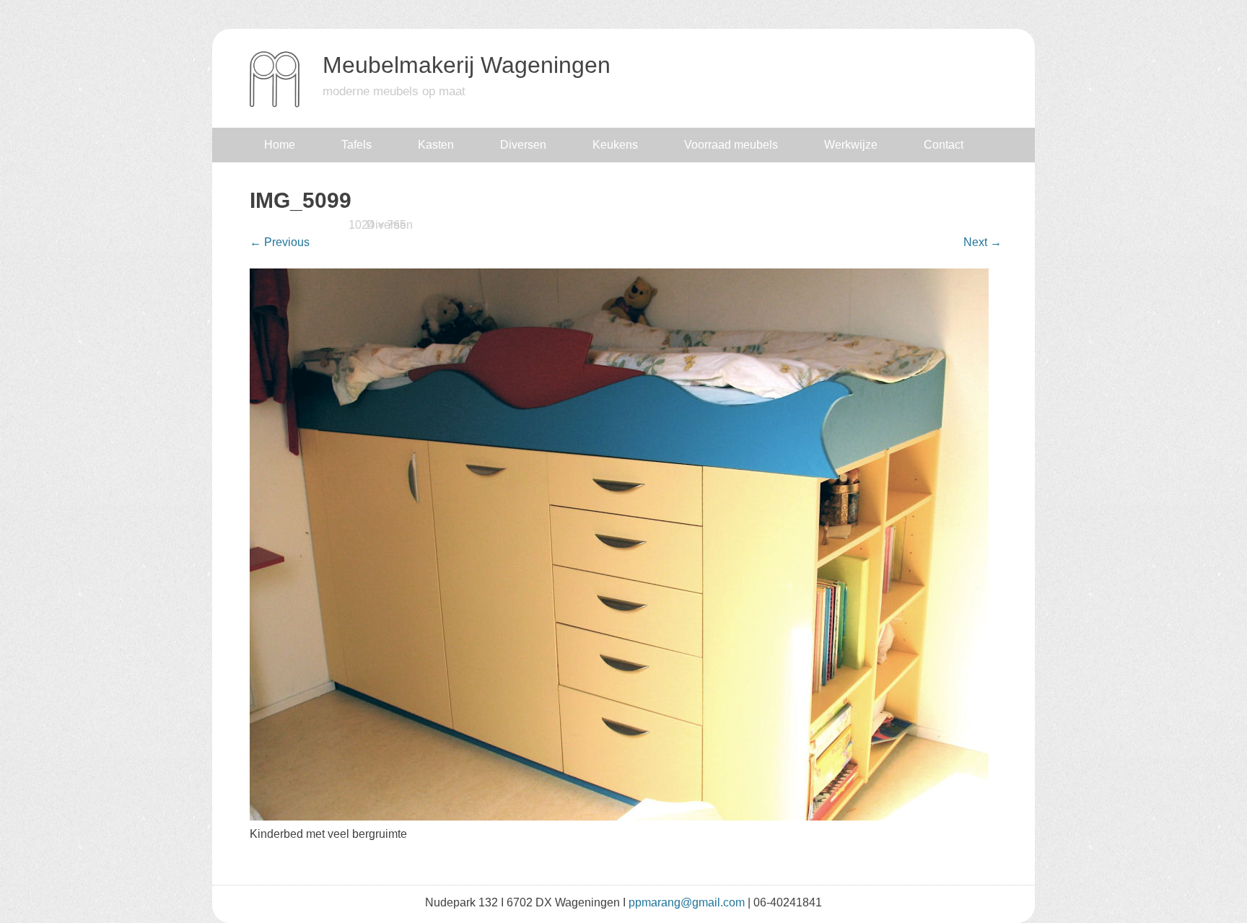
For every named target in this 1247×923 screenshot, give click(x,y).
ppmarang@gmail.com (687, 902)
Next (982, 242)
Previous (280, 242)
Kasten (436, 145)
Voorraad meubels (731, 145)
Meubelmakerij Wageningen (467, 65)
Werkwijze (851, 145)
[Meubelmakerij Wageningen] (274, 104)
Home (279, 145)
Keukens (615, 145)
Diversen (523, 145)
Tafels (356, 145)
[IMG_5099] (619, 816)
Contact (943, 145)
